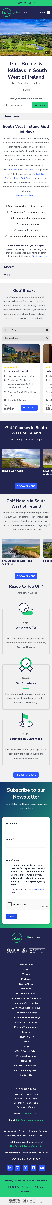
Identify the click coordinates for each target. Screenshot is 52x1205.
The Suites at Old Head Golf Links (17, 562)
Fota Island (13, 169)
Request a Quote (26, 775)
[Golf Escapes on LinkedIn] (10, 1168)
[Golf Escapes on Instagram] (17, 1168)
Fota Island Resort (16, 371)
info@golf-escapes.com (29, 1120)
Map (7, 274)
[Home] (13, 83)
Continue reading (24, 195)
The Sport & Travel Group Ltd (26, 1146)
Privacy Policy (38, 889)
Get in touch (38, 256)
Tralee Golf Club (22, 178)
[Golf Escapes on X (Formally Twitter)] (25, 1168)
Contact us (25, 3)
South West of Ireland (18, 376)
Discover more (26, 486)
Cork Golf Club (23, 387)
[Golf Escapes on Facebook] (33, 1168)
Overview (11, 116)
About (8, 267)
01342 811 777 (30, 1113)
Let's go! (40, 104)
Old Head (28, 169)
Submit (11, 916)
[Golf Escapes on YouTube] (42, 1168)
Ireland (32, 376)
